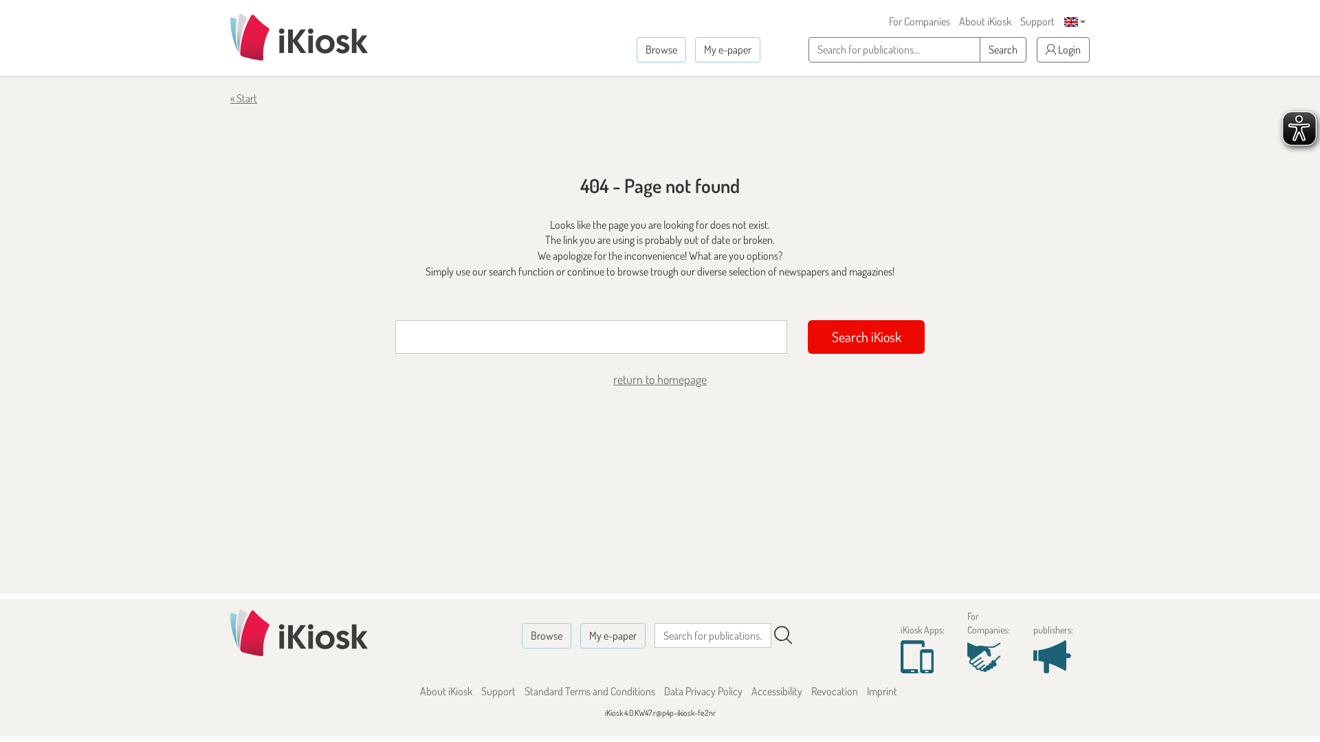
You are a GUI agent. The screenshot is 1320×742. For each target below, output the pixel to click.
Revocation (834, 691)
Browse (661, 49)
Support (1037, 21)
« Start (243, 98)
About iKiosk (985, 21)
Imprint (882, 691)
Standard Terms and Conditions (590, 691)
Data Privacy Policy (703, 691)
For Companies (919, 21)
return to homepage (660, 379)
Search (1003, 49)
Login (1068, 49)
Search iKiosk (866, 337)
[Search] (783, 635)
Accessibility (776, 691)
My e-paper (727, 49)
